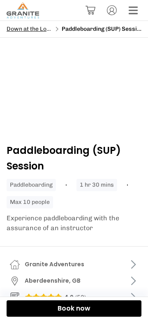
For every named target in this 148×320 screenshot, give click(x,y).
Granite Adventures (54, 264)
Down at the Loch (30, 28)
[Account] (112, 10)
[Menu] (133, 10)
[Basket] (90, 10)
